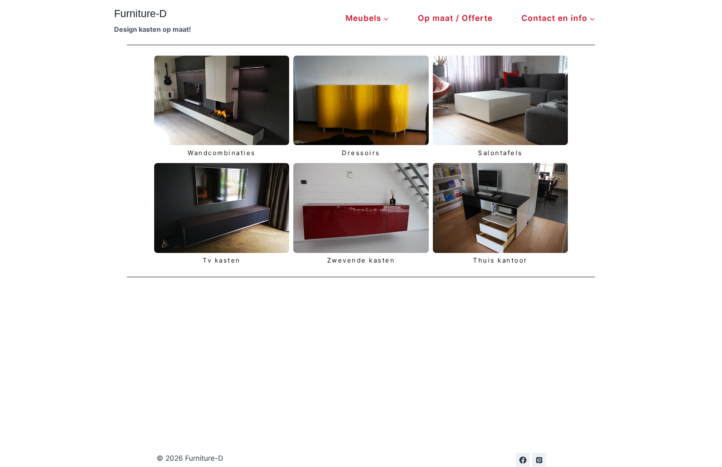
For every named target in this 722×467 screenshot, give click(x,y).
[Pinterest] (539, 460)
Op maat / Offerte (455, 18)
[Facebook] (523, 460)
